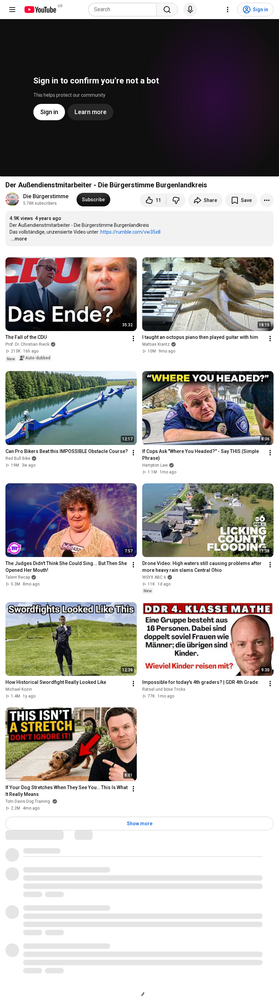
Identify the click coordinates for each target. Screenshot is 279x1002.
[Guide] (12, 9)
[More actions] (267, 200)
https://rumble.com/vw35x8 (130, 232)
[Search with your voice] (190, 9)
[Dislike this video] (175, 200)
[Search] (167, 9)
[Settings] (228, 9)
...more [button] (19, 238)
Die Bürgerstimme (45, 196)
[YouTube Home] (40, 9)
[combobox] (124, 9)
